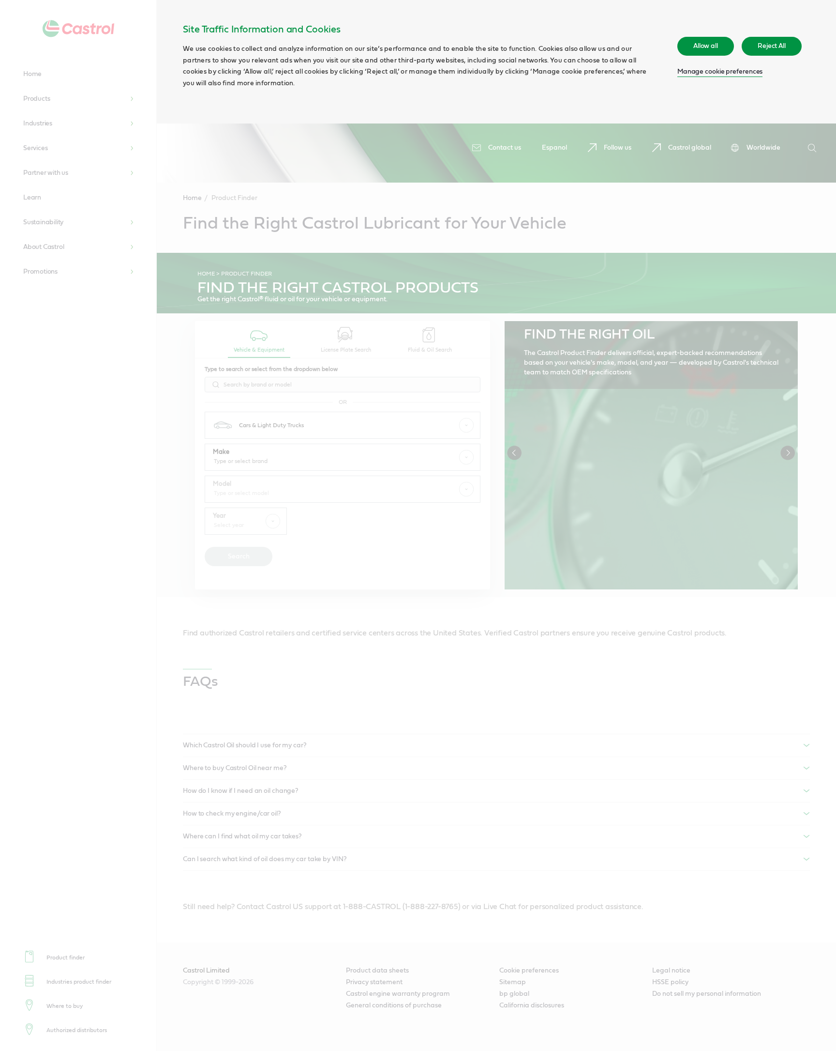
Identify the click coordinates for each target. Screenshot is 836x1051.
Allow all (705, 46)
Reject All (772, 46)
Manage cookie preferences (720, 71)
